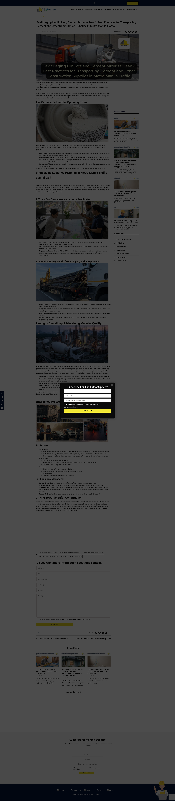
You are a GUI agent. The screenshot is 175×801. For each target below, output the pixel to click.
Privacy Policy (89, 404)
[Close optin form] (112, 385)
